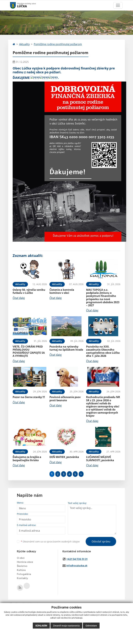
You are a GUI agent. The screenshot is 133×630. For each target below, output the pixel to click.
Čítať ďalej (19, 298)
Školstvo (22, 566)
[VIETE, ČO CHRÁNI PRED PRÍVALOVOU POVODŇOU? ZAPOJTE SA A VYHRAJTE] (30, 326)
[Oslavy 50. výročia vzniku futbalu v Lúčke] (30, 269)
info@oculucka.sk (76, 565)
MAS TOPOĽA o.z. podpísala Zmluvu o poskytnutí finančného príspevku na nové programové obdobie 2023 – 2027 (102, 297)
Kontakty (22, 578)
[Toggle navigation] (117, 5)
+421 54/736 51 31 (76, 559)
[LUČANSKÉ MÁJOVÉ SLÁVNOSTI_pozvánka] (103, 437)
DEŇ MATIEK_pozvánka (64, 457)
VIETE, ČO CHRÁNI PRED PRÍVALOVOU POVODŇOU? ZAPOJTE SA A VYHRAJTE (29, 351)
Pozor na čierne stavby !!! (29, 397)
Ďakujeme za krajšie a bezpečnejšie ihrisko (27, 458)
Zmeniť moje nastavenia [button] (66, 625)
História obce (25, 562)
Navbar (16, 5)
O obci (20, 558)
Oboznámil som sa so (50, 541)
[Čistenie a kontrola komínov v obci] (66, 269)
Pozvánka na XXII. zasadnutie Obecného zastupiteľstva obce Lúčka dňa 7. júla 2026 (103, 351)
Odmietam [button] (91, 625)
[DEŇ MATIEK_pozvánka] (66, 437)
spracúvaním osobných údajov (63, 541)
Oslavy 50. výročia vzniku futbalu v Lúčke (29, 291)
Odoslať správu (101, 541)
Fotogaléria (24, 574)
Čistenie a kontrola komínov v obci (61, 291)
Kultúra (21, 570)
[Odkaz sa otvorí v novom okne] (20, 588)
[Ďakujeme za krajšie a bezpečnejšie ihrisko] (30, 437)
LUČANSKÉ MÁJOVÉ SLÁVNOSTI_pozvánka (100, 458)
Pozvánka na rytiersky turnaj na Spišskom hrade (66, 348)
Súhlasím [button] (41, 625)
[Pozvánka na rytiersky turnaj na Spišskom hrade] (66, 326)
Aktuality (24, 44)
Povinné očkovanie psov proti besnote (65, 398)
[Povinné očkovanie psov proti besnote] (66, 377)
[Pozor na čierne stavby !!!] (30, 377)
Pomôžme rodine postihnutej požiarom (58, 44)
